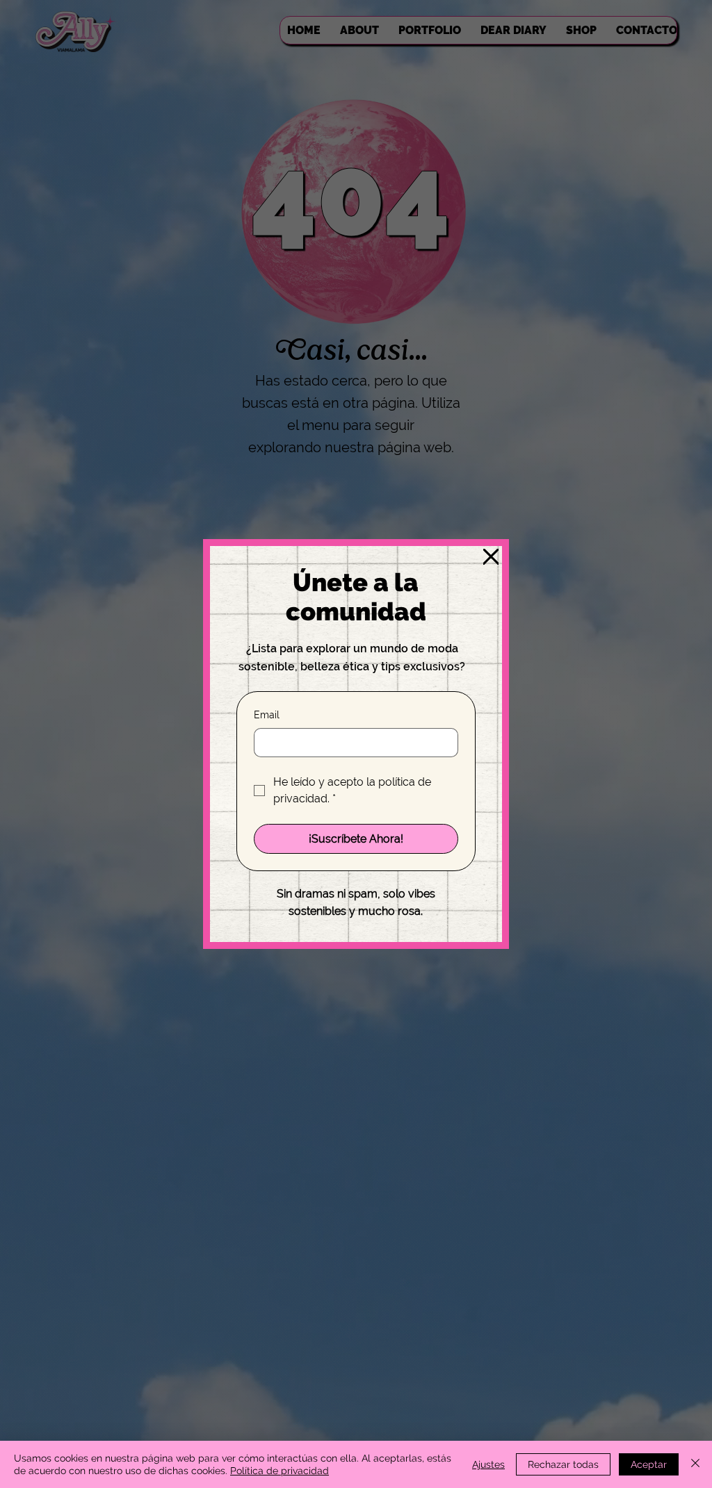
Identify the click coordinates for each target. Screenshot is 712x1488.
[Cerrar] (695, 1464)
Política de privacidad (279, 1470)
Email (267, 714)
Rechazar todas (563, 1464)
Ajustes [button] (488, 1464)
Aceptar (649, 1464)
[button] (491, 557)
